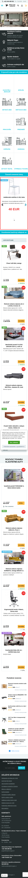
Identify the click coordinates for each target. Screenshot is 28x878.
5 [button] (12, 28)
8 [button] (16, 28)
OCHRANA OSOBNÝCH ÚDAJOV (10, 786)
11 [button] (20, 28)
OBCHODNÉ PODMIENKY (8, 783)
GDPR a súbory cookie (7, 797)
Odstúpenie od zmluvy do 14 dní (10, 778)
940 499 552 (5, 864)
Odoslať (22, 768)
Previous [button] (2, 19)
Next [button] (26, 19)
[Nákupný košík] (26, 5)
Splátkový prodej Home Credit (9, 800)
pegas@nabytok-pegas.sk (8, 851)
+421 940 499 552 (9, 1)
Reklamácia (5, 808)
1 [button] (7, 28)
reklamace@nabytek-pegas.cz (9, 866)
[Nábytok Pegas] (10, 5)
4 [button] (11, 28)
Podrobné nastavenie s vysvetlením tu (14, 446)
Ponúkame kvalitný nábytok (8, 794)
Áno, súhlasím (14, 442)
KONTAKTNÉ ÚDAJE (7, 781)
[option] (14, 19)
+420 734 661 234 (7, 857)
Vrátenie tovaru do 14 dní (8, 803)
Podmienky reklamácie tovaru (9, 805)
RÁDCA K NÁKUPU (6, 789)
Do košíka (21, 280)
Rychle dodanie (5, 792)
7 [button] (15, 28)
